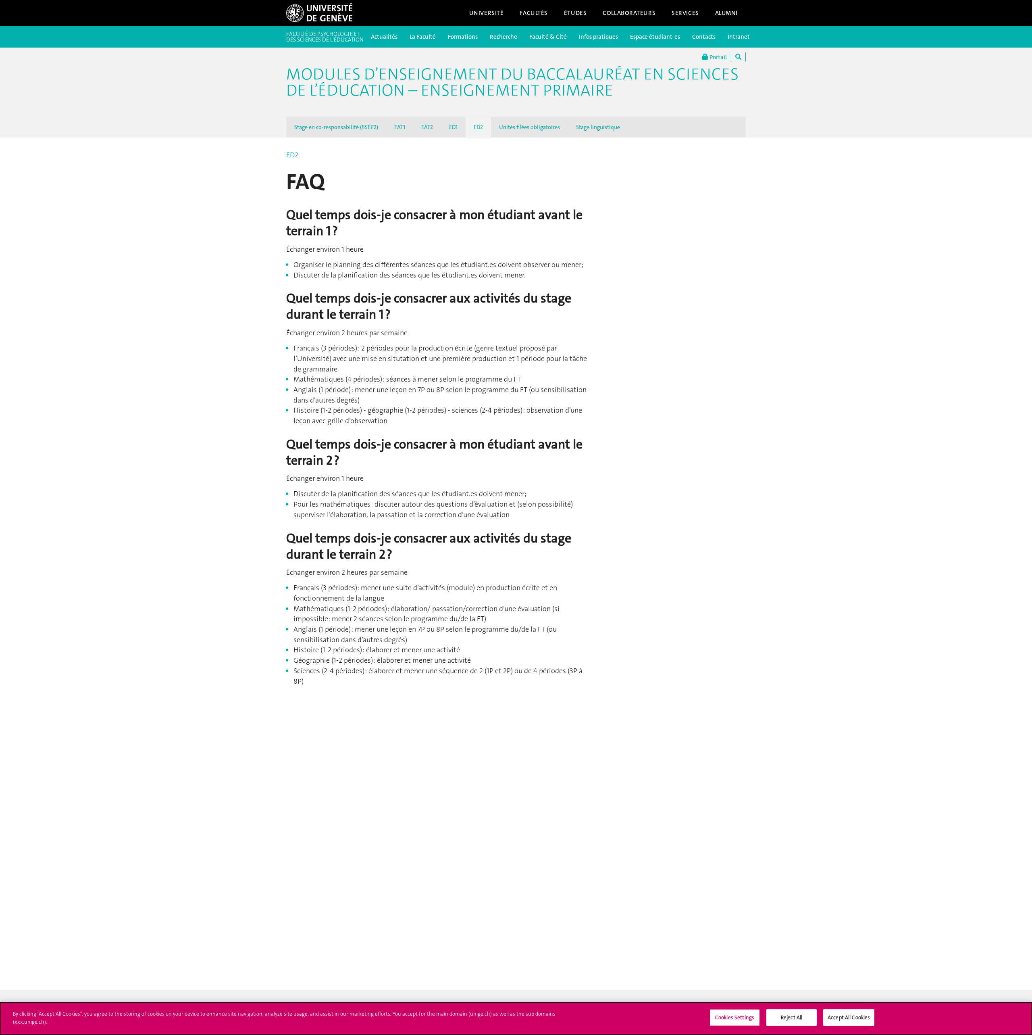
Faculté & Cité (548, 37)
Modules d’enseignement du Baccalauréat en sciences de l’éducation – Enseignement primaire (512, 82)
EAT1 (399, 127)
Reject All (791, 1017)
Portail (717, 57)
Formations (463, 37)
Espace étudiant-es (655, 37)
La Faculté (423, 37)
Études (575, 13)
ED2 (478, 127)
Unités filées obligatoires (529, 127)
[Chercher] (738, 57)
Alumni (726, 13)
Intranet (739, 37)
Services (685, 13)
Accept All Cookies (849, 1017)
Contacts (704, 37)
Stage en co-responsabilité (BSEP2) (336, 127)
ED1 (453, 127)
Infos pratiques (598, 37)
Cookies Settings (734, 1017)
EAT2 (427, 127)
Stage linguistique (598, 127)
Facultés (534, 13)
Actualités (384, 37)
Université (486, 13)
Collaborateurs (629, 13)
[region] (516, 1018)
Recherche (503, 37)
